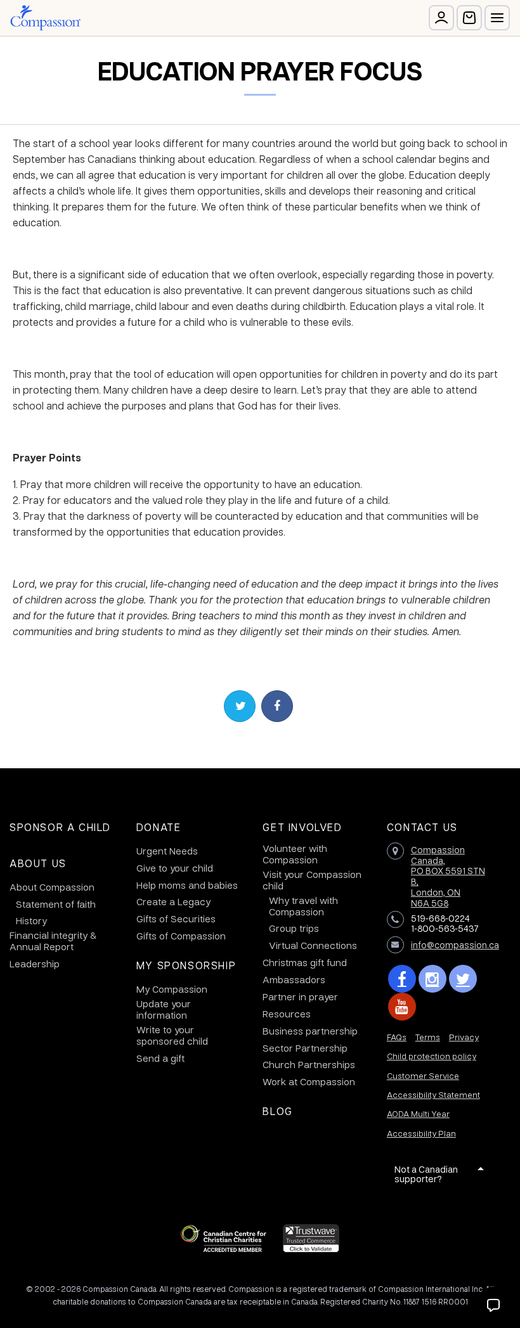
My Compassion (171, 989)
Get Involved (302, 827)
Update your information (163, 1009)
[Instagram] (432, 979)
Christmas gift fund (305, 962)
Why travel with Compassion (303, 905)
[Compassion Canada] (45, 17)
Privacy (464, 1036)
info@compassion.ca (455, 944)
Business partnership (310, 1030)
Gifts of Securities (176, 918)
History (31, 920)
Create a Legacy (173, 901)
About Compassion (52, 887)
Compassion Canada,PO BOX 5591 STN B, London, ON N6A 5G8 (448, 876)
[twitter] (463, 979)
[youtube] (402, 1007)
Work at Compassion (309, 1081)
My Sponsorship (186, 965)
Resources (287, 1013)
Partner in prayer (300, 996)
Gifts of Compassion (181, 935)
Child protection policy (431, 1055)
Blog (277, 1111)
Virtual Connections (313, 945)
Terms (427, 1036)
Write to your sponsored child (172, 1035)
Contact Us (422, 827)
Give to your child (174, 868)
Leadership (35, 963)
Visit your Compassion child (312, 879)
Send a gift (160, 1058)
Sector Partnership (305, 1048)
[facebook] (402, 979)
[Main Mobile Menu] (497, 17)
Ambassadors (294, 979)
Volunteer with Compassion (295, 853)
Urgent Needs (167, 850)
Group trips (294, 928)
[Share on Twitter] (240, 706)
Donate (158, 827)
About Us (38, 863)
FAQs (396, 1036)
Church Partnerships (309, 1064)
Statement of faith (56, 904)
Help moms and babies (187, 885)
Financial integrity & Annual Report (53, 940)
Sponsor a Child (60, 827)
